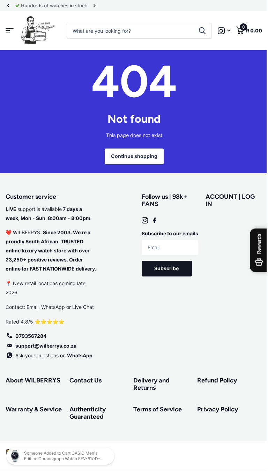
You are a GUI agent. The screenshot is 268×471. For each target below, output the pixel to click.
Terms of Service (155, 409)
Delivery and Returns (149, 384)
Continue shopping (131, 156)
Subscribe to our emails (159, 237)
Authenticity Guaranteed (86, 412)
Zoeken (197, 31)
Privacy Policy (213, 409)
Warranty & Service (22, 412)
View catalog (10, 31)
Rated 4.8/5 (19, 322)
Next (94, 5)
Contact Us (84, 380)
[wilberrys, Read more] (218, 31)
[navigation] (7, 5)
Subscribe (164, 277)
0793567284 (30, 336)
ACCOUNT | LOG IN (226, 200)
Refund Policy (213, 380)
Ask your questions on (53, 355)
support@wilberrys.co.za (45, 346)
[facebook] (152, 220)
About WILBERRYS (33, 380)
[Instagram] (142, 220)
